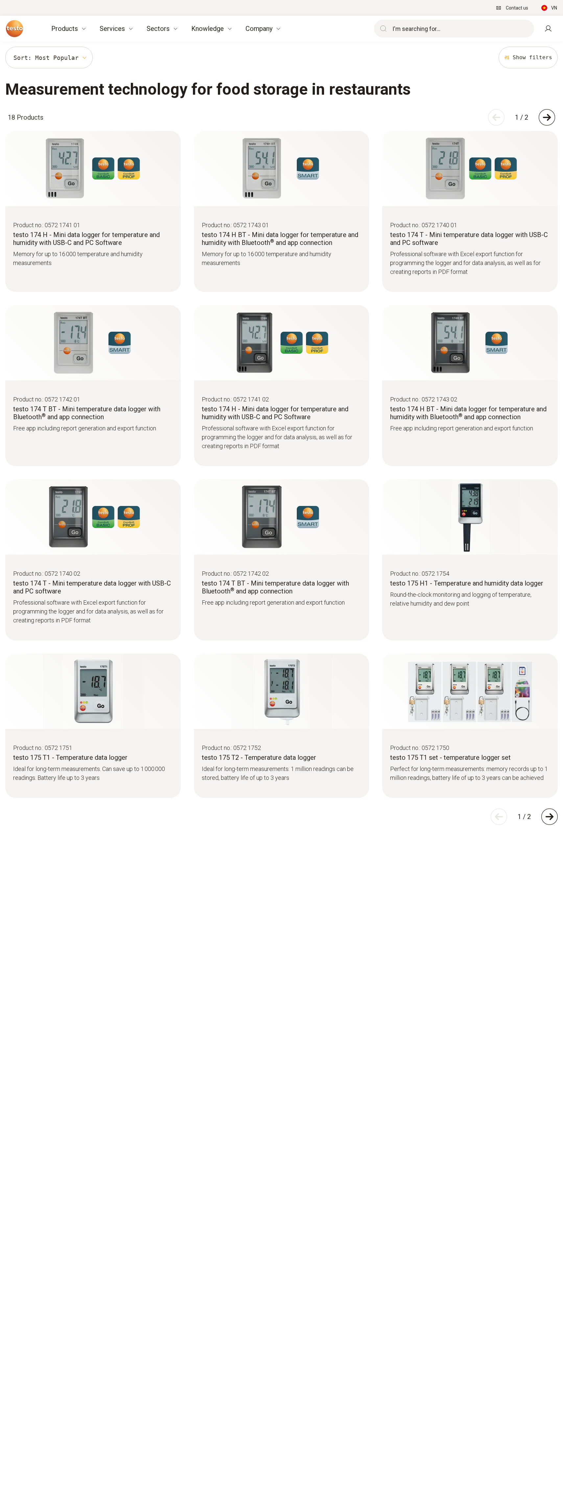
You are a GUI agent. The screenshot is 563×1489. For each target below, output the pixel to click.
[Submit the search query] (382, 29)
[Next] (547, 117)
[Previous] (496, 117)
